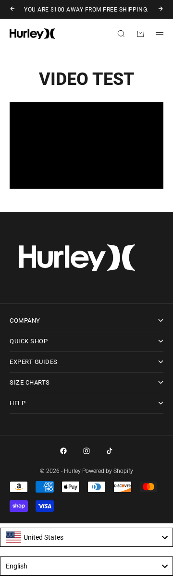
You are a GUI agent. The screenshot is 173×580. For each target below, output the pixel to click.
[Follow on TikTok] (109, 451)
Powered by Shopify (107, 471)
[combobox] (86, 537)
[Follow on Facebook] (63, 451)
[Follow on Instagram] (86, 451)
